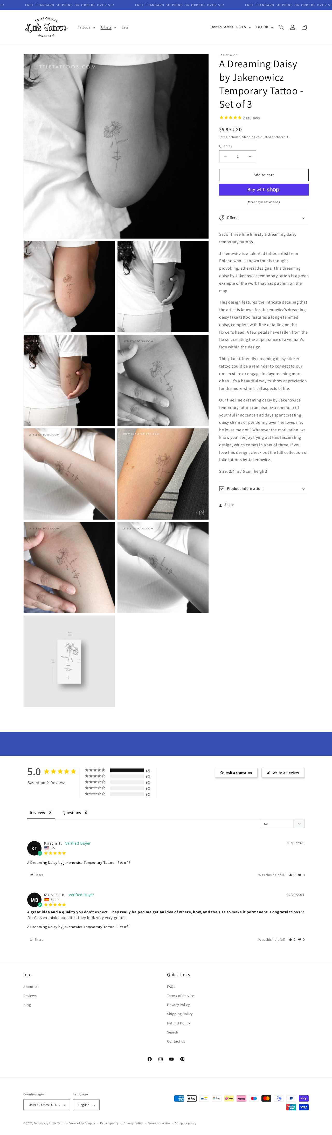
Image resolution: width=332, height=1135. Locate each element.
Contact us (176, 1041)
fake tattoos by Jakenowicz (244, 460)
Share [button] (229, 504)
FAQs (171, 986)
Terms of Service (180, 995)
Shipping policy (186, 1123)
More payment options (264, 202)
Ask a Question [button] (239, 772)
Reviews (30, 995)
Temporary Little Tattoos (51, 1123)
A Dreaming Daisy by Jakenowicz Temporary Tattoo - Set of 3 (79, 862)
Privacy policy (133, 1123)
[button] (86, 27)
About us (31, 986)
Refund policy (109, 1123)
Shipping (248, 137)
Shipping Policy (180, 1013)
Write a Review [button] (286, 772)
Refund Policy (178, 1023)
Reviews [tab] (37, 812)
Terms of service (159, 1123)
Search (172, 1032)
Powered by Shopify (81, 1123)
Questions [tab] (72, 812)
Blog (27, 1004)
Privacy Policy (178, 1004)
